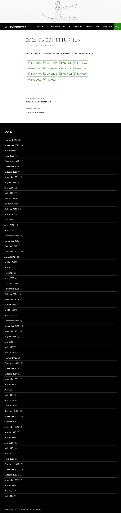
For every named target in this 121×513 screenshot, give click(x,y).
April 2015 (9, 352)
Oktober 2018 (10, 209)
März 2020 (9, 156)
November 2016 (11, 288)
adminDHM (48, 45)
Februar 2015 (10, 358)
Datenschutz (40, 26)
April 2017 (9, 278)
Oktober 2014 (10, 373)
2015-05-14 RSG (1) (35, 111)
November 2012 (11, 469)
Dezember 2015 (11, 320)
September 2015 (11, 331)
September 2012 (11, 480)
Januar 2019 (10, 203)
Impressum (107, 26)
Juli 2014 (8, 384)
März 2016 (9, 315)
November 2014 (11, 368)
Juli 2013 (8, 437)
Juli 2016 (8, 310)
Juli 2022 (8, 150)
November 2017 (11, 241)
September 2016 (11, 299)
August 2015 (10, 336)
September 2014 (11, 379)
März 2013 (9, 458)
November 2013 (11, 416)
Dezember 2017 (11, 235)
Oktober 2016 (10, 294)
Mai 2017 (8, 272)
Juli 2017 (8, 262)
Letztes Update (92, 26)
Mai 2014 (8, 395)
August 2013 (10, 432)
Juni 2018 (8, 214)
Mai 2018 (8, 219)
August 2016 (10, 304)
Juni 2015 (8, 342)
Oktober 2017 (10, 246)
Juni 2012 (8, 490)
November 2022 (11, 145)
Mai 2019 (8, 193)
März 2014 (9, 405)
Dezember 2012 (11, 464)
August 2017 (10, 257)
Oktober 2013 (10, 421)
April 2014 (9, 400)
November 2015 (11, 326)
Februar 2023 (10, 140)
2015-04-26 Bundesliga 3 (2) (38, 100)
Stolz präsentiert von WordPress (29, 509)
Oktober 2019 (10, 172)
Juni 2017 (8, 267)
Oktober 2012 (10, 474)
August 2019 (10, 182)
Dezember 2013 (11, 411)
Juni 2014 (8, 389)
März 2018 (9, 230)
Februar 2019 (10, 198)
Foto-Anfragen (75, 26)
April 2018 (9, 225)
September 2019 (11, 177)
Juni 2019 (8, 187)
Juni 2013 (8, 443)
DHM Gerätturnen (15, 26)
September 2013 (11, 427)
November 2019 (11, 166)
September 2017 (11, 251)
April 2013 (9, 453)
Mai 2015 (8, 347)
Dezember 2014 (11, 363)
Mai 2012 (8, 496)
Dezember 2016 (11, 283)
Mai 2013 (8, 448)
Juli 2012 (8, 485)
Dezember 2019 (11, 161)
